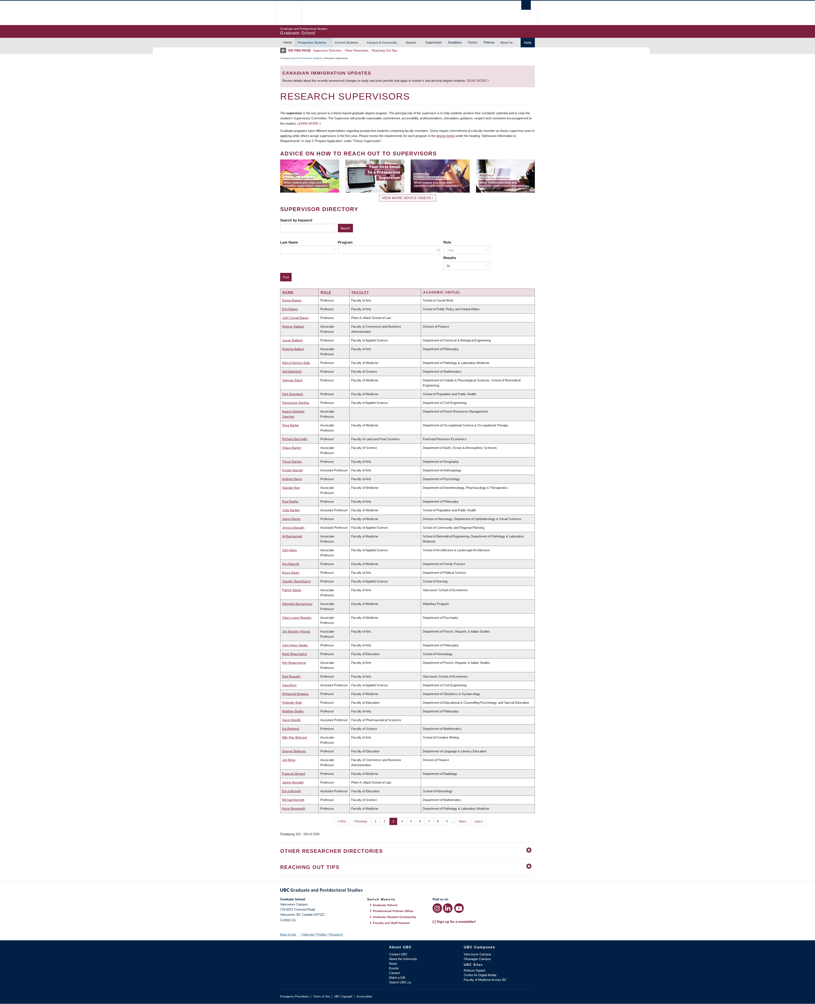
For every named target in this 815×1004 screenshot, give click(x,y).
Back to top (288, 934)
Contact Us (288, 919)
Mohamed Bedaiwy (295, 694)
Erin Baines (290, 309)
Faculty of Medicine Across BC (485, 979)
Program (345, 242)
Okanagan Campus (477, 959)
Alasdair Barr (291, 487)
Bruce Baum (290, 572)
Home (287, 42)
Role (447, 242)
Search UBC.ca (400, 982)
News (393, 963)
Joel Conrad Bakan (295, 318)
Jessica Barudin (293, 527)
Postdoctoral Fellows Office (393, 911)
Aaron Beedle (291, 720)
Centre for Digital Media (480, 975)
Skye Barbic (290, 425)
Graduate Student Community (394, 917)
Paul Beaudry (291, 676)
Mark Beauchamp (294, 654)
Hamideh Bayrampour (297, 604)
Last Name (289, 242)
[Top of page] (284, 50)
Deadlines (455, 42)
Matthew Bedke (293, 711)
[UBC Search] (526, 5)
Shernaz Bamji (292, 380)
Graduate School (289, 58)
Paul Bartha (290, 501)
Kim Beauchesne (294, 662)
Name (288, 292)
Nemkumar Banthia (295, 403)
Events (394, 968)
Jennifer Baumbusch (296, 581)
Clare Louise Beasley (297, 617)
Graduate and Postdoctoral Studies (407, 890)
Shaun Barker (291, 448)
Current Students (346, 42)
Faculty (360, 292)
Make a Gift (397, 977)
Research (336, 934)
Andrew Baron (292, 479)
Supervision (433, 42)
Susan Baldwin (292, 340)
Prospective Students (312, 42)
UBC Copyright (343, 996)
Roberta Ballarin (293, 349)
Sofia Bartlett (291, 510)
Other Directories (356, 50)
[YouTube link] (459, 908)
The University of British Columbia (289, 13)
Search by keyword (296, 220)
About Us (506, 42)
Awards (411, 42)
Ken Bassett (290, 564)
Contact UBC (398, 954)
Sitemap (308, 934)
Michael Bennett (293, 800)
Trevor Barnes (292, 461)
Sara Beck (289, 685)
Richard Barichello (294, 439)
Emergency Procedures (294, 996)
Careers (394, 973)
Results (449, 258)
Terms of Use (321, 996)
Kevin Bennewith (293, 808)
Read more (477, 80)
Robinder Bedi (292, 702)
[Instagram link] (437, 908)
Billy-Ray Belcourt (294, 737)
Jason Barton (291, 519)
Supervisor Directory (327, 50)
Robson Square (474, 970)
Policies (489, 42)
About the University (403, 959)
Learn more (307, 123)
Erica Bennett (291, 791)
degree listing (445, 136)
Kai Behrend (290, 728)
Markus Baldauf (293, 326)
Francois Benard (293, 774)
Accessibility (364, 996)
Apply (528, 42)
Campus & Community (382, 42)
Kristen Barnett (292, 470)
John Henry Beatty (295, 645)
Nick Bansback (292, 394)
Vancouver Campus (477, 954)
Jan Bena (288, 760)
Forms (472, 42)
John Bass (289, 550)
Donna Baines (292, 300)
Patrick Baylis (291, 590)
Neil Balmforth (292, 371)
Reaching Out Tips (384, 50)
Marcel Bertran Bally (296, 363)
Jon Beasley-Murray (296, 631)
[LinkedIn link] (447, 908)
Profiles (321, 934)
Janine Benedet (293, 782)
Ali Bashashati (292, 536)
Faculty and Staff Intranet (391, 923)
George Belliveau (294, 751)
